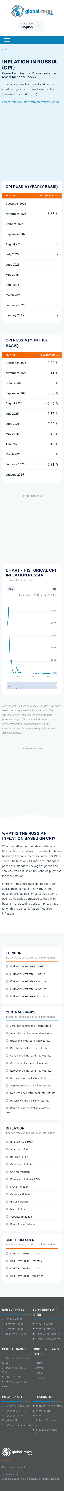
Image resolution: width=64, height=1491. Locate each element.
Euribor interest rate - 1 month (27, 974)
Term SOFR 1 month (47, 1333)
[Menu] (7, 40)
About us (23, 1467)
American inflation (20, 1149)
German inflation (20, 1194)
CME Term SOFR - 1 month (25, 1253)
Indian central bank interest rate (28, 1078)
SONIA (40, 1373)
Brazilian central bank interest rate (30, 1040)
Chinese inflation (20, 1171)
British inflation (19, 1156)
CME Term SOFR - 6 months (26, 1268)
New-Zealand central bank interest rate (32, 1093)
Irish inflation (18, 1209)
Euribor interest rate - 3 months (28, 981)
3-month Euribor (15, 1328)
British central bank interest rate (28, 1048)
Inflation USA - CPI (16, 1410)
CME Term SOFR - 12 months (26, 1275)
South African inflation (23, 1224)
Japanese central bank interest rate (30, 1085)
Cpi (7, 49)
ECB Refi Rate (14, 1377)
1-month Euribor (15, 1323)
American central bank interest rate (30, 1025)
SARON (40, 1363)
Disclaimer (8, 1467)
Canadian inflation (21, 1164)
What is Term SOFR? (47, 1328)
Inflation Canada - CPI (18, 1425)
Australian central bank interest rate (31, 1033)
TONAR (40, 1378)
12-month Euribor (16, 1334)
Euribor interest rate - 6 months (28, 989)
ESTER (40, 1368)
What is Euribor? (15, 1318)
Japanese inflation (21, 1216)
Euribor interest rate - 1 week (26, 966)
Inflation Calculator (21, 1142)
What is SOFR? (44, 1323)
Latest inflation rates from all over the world (30, 102)
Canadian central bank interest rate (30, 1055)
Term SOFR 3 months (48, 1339)
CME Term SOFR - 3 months (26, 1261)
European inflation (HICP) (25, 1179)
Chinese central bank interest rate (29, 1063)
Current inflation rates (49, 1406)
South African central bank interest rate (28, 1110)
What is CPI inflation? (18, 1406)
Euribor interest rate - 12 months (29, 996)
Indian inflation (19, 1201)
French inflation (19, 1186)
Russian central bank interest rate (29, 1100)
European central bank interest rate (30, 1070)
